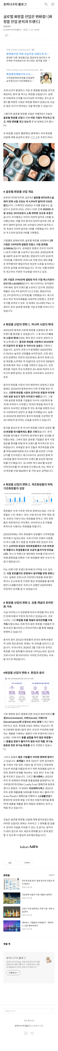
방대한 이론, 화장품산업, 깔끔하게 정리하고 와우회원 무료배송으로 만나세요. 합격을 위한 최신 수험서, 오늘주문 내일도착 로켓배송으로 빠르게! (28, 59)
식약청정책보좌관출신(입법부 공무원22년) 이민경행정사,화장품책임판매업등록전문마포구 (20, 79)
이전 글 (34, 137)
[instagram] (25, 1033)
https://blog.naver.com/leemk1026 (22, 70)
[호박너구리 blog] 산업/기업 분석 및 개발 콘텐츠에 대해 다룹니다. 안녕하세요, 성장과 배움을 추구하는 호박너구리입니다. (23, 964)
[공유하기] (14, 863)
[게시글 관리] (17, 863)
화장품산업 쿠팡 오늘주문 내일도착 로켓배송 (29, 54)
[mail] (32, 1033)
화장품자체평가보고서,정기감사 (19, 74)
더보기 (52, 875)
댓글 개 (6, 944)
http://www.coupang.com (18, 49)
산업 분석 (7, 26)
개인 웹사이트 (29, 1020)
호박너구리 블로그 (15, 4)
